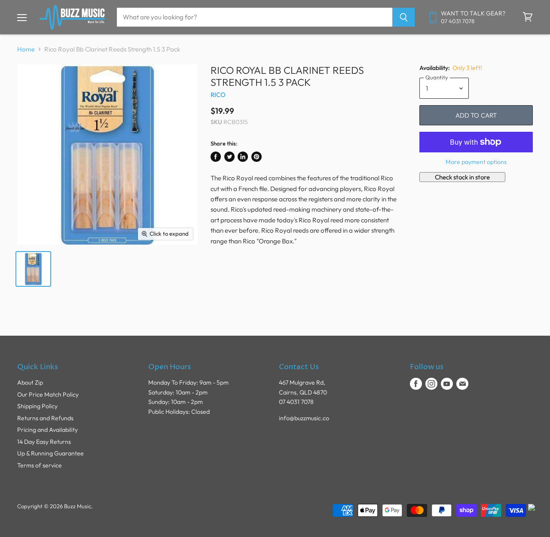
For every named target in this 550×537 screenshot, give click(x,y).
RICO (218, 95)
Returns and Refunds (45, 418)
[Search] (403, 17)
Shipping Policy (37, 406)
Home (26, 49)
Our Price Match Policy (48, 394)
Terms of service (39, 465)
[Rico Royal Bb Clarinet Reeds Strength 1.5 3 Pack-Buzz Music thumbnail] (33, 269)
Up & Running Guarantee (50, 453)
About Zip (30, 382)
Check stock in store (462, 177)
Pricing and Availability (47, 430)
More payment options (476, 161)
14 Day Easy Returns (44, 442)
